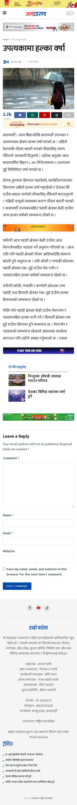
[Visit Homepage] (36, 13)
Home (6, 39)
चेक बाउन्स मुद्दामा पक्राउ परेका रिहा (21, 765)
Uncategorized (19, 39)
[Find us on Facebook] (30, 608)
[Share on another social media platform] (68, 115)
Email (8, 533)
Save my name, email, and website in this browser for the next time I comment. (37, 572)
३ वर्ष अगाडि (33, 62)
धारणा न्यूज (16, 62)
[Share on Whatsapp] (32, 115)
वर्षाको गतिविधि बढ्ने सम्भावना (19, 760)
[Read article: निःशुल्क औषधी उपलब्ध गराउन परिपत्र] (16, 380)
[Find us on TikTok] (47, 608)
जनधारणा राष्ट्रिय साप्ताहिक (42, 798)
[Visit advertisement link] (38, 4)
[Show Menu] (4, 13)
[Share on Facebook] (20, 115)
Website (9, 551)
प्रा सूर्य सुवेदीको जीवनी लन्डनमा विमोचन (24, 754)
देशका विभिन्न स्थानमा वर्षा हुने (46, 394)
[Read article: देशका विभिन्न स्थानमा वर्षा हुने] (16, 396)
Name (8, 515)
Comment (11, 458)
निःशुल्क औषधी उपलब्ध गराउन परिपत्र (44, 378)
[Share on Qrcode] (44, 115)
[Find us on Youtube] (38, 608)
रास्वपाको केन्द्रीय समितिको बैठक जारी (22, 771)
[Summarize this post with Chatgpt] (56, 115)
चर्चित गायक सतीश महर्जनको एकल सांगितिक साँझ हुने (30, 782)
